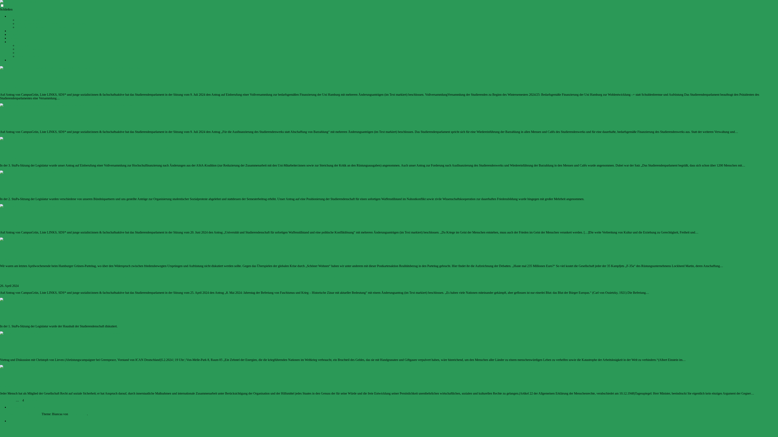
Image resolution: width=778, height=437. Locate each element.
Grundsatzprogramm (29, 20)
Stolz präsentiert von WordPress (20, 414)
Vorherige (6, 400)
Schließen (6, 9)
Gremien (13, 41)
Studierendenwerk (28, 56)
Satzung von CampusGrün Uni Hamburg (42, 27)
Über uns (14, 16)
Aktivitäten (15, 31)
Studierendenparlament (31, 49)
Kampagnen (16, 38)
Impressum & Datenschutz (25, 407)
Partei (11, 60)
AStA (20, 52)
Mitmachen (15, 34)
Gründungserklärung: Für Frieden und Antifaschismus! (51, 23)
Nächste (35, 400)
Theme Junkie (78, 414)
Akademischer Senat (29, 45)
